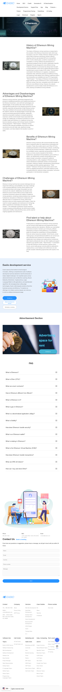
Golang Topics (6, 665)
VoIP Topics (28, 665)
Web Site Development (30, 607)
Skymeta (39, 613)
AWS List (39, 668)
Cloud (26, 655)
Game (26, 628)
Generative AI (37, 3)
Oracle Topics (40, 676)
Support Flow (34, 7)
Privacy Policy (17, 610)
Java (26, 650)
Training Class (28, 631)
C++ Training (51, 646)
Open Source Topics (30, 668)
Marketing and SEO (30, 645)
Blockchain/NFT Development (29, 622)
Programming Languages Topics (7, 676)
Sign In (39, 15)
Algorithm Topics (41, 650)
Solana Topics (6, 673)
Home (18, 3)
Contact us (9, 298)
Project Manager (7, 660)
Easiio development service (9, 302)
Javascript (27, 647)
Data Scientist (6, 658)
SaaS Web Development (28, 611)
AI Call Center (17, 641)
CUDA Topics (40, 655)
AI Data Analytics (48, 3)
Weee (38, 610)
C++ (26, 633)
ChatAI (29, 3)
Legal (18, 15)
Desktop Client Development (28, 615)
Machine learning (29, 653)
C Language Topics (7, 668)
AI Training (50, 651)
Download (25, 15)
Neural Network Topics (42, 647)
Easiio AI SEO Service (8, 645)
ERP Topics (28, 660)
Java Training (51, 641)
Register (32, 15)
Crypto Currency (41, 645)
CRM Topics (28, 663)
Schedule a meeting (9, 307)
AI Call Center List (18, 644)
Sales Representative (8, 663)
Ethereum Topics (41, 671)
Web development (7, 650)
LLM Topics (39, 658)
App (42, 7)
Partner (19, 11)
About (15, 607)
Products (52, 7)
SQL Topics (39, 660)
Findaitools (39, 615)
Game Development (30, 619)
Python (27, 658)
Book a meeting (21, 539)
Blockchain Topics (41, 653)
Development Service (22, 7)
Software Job (6, 655)
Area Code (50, 607)
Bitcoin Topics (40, 673)
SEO (24, 3)
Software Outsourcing (8, 647)
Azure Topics (40, 665)
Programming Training (29, 11)
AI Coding (49, 11)
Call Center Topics (29, 671)
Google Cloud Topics (42, 663)
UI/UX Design (28, 626)
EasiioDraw (41, 11)
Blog (46, 7)
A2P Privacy (17, 613)
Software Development (8, 653)
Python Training (51, 644)
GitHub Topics (6, 671)
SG (37, 607)
